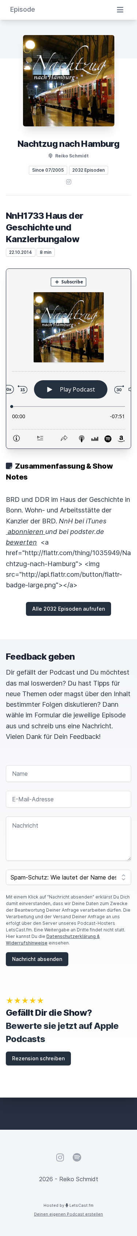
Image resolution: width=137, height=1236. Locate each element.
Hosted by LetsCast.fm (68, 1205)
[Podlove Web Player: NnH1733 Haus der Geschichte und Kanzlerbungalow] (68, 359)
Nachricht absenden (37, 959)
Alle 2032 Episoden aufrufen (68, 609)
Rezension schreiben (38, 1058)
